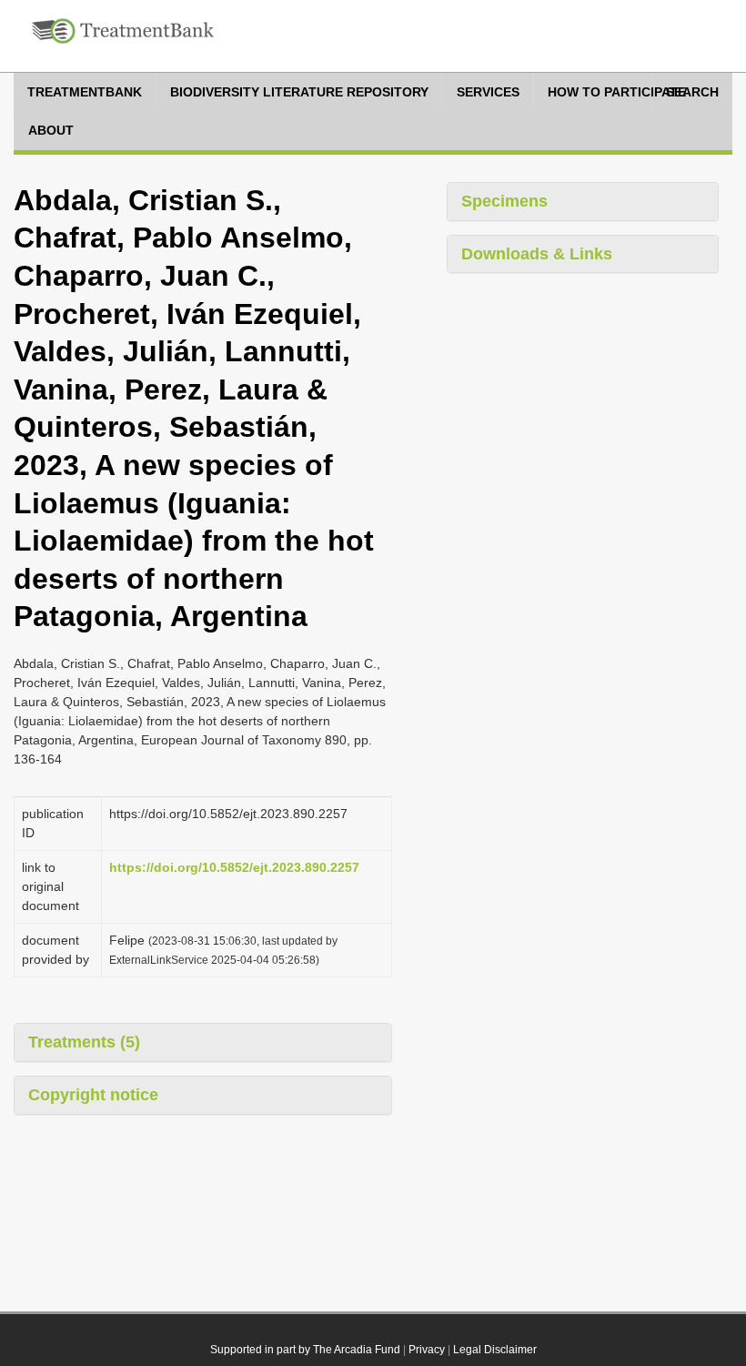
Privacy (426, 1349)
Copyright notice (93, 1095)
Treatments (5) (84, 1042)
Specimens (504, 201)
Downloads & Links (536, 254)
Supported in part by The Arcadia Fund (305, 1349)
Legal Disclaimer (495, 1349)
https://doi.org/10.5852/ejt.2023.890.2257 (234, 867)
